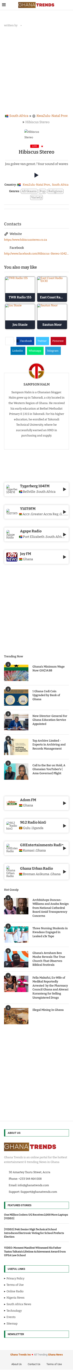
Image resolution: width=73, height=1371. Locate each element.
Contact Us (34, 1364)
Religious (55, 191)
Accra (26, 514)
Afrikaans (29, 191)
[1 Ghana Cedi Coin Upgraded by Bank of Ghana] (16, 697)
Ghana (28, 805)
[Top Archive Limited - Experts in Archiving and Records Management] (16, 747)
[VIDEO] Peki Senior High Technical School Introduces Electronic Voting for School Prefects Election (34, 1233)
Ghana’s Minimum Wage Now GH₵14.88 (48, 668)
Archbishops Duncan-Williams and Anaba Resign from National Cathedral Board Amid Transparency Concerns (50, 908)
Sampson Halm (37, 384)
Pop (42, 191)
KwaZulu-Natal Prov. (52, 116)
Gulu (26, 828)
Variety (36, 197)
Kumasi (28, 850)
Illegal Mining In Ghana (48, 1010)
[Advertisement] (36, 69)
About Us (16, 1364)
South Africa (18, 116)
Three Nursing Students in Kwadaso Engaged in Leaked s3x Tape (50, 932)
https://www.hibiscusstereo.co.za (25, 239)
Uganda (37, 828)
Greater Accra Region (44, 514)
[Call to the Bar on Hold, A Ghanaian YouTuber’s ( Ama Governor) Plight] (16, 771)
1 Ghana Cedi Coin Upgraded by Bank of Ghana (46, 695)
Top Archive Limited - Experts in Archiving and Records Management (48, 744)
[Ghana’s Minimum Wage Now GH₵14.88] (16, 673)
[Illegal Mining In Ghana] (16, 1016)
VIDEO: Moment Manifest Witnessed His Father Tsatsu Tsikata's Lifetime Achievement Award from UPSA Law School (35, 1251)
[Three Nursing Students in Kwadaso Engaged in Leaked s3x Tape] (16, 934)
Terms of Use (54, 1364)
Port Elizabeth (33, 536)
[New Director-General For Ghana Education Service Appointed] (16, 722)
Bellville (29, 491)
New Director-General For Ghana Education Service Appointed (49, 720)
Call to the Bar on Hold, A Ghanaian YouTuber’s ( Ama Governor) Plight (48, 769)
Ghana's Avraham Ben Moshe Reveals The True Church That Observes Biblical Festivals (48, 959)
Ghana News (55, 1354)
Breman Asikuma (36, 874)
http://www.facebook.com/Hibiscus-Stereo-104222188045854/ (36, 253)
